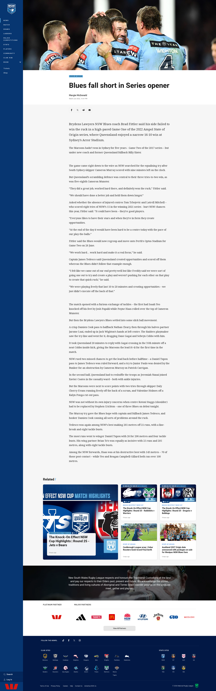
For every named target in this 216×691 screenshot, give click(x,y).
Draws (7, 29)
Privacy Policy (55, 686)
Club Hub (8, 58)
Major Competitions (11, 39)
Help (71, 686)
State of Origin (76, 76)
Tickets (7, 68)
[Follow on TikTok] (63, 640)
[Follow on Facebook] (69, 640)
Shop (6, 73)
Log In (9, 679)
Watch (7, 25)
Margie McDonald (78, 95)
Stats (6, 44)
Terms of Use (44, 686)
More (6, 62)
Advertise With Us (90, 686)
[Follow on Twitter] (74, 640)
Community (9, 53)
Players (8, 49)
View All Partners (119, 628)
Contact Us (78, 686)
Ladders (8, 33)
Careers (65, 686)
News (6, 20)
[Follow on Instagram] (80, 640)
